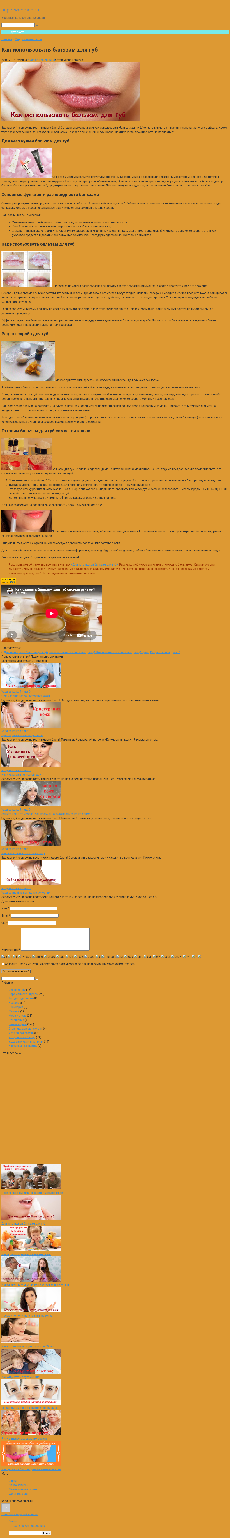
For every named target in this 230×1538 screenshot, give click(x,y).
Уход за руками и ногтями (26, 1041)
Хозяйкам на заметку (23, 1046)
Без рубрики (17, 989)
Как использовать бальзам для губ (72, 652)
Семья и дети (18, 1024)
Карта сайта (16, 32)
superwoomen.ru (20, 10)
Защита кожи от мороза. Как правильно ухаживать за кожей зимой (46, 814)
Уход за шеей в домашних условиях (25, 892)
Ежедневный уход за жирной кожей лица (29, 1408)
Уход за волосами (21, 1033)
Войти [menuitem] (13, 1521)
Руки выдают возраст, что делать (24, 1438)
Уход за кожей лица (41, 60)
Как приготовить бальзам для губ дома (122, 652)
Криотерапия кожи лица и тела (22, 735)
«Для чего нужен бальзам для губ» (94, 564)
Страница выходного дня (25, 1028)
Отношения (16, 1020)
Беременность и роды (24, 994)
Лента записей (18, 1485)
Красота (14, 1002)
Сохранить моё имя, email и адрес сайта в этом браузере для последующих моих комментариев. (70, 964)
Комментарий (10, 949)
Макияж (14, 1011)
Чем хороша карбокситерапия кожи (25, 696)
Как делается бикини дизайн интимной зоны (31, 1469)
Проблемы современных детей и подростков (32, 1193)
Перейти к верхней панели (19, 1514)
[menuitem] (119, 1533)
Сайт (4, 922)
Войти (13, 1480)
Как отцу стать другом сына (20, 1377)
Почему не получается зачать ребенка (26, 1315)
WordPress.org (18, 1493)
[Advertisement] (28, 1109)
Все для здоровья (21, 998)
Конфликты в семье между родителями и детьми (35, 1285)
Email (5, 915)
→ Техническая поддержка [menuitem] (27, 1525)
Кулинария (16, 1007)
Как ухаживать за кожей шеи (21, 774)
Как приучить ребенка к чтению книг (26, 1254)
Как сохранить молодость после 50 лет (27, 1346)
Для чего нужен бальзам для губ (26, 652)
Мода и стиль (17, 1015)
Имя (5, 908)
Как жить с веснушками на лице (23, 853)
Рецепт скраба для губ (165, 652)
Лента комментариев (23, 1489)
